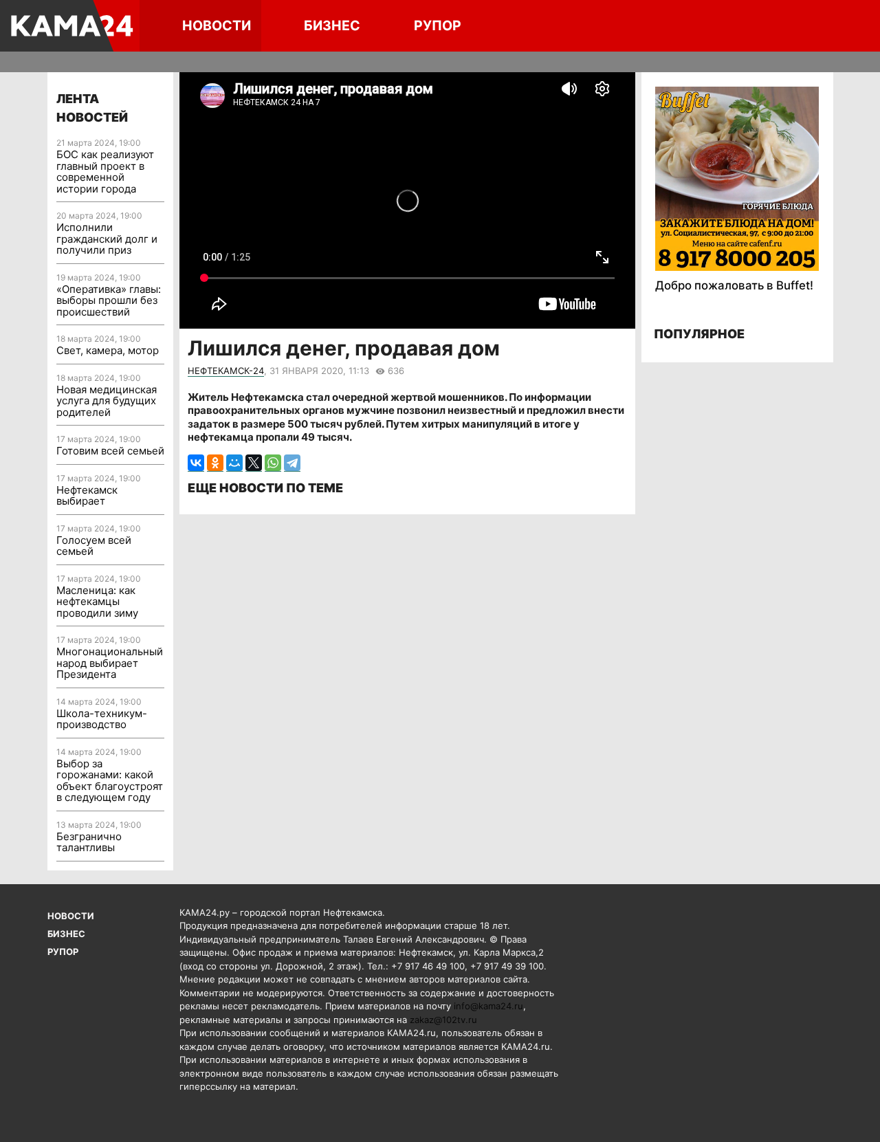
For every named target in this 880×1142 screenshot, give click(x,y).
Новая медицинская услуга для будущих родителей (106, 401)
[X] (253, 463)
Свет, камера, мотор (107, 350)
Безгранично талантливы (89, 842)
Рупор (437, 25)
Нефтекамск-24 (226, 370)
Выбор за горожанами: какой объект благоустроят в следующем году (109, 780)
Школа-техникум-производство (101, 719)
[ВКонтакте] (196, 463)
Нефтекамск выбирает (87, 495)
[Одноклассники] (215, 463)
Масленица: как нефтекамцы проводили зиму (97, 601)
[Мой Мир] (234, 463)
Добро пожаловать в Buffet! (734, 285)
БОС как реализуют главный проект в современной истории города (105, 171)
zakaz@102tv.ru (443, 1019)
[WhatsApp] (273, 463)
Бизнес (332, 25)
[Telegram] (292, 463)
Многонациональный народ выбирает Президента (109, 663)
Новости (216, 25)
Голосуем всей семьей (93, 546)
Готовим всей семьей (110, 450)
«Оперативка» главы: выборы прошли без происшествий (108, 300)
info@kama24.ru (488, 1005)
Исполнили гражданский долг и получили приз (106, 238)
